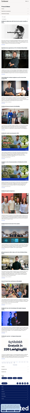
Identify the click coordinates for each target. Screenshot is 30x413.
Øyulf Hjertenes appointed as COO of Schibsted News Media (14, 47)
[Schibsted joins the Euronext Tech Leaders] (15, 234)
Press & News (4, 396)
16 (24, 361)
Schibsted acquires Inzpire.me (8, 190)
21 (5, 362)
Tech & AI (3, 391)
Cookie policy (17, 410)
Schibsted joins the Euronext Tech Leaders (11, 223)
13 (19, 361)
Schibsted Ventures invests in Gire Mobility (11, 106)
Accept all (4, 410)
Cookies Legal (4, 383)
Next (16, 364)
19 (2, 362)
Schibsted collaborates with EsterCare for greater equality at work (15, 22)
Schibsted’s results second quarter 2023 (10, 133)
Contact (3, 398)
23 (9, 362)
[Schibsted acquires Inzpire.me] (15, 203)
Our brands (3, 393)
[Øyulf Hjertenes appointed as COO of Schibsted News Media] (15, 59)
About (2, 386)
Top (17, 383)
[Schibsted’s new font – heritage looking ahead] (15, 345)
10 (14, 361)
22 (7, 362)
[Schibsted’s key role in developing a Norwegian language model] (15, 318)
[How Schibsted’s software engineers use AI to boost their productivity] (15, 88)
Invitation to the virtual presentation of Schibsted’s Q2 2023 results (14, 162)
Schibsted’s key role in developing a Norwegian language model (14, 309)
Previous (14, 364)
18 (27, 361)
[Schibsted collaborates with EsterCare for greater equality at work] (15, 31)
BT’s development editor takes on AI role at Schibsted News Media (14, 253)
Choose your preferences (10, 410)
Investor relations (7, 157)
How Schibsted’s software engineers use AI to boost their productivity (14, 78)
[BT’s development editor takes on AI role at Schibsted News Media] (15, 262)
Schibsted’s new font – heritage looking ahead (11, 336)
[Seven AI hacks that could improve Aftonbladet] (15, 290)
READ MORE (3, 44)
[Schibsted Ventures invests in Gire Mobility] (15, 116)
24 (11, 362)
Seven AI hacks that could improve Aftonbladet (12, 281)
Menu (26, 1)
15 (22, 361)
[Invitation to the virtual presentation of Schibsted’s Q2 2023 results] (15, 172)
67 (14, 362)
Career (3, 389)
